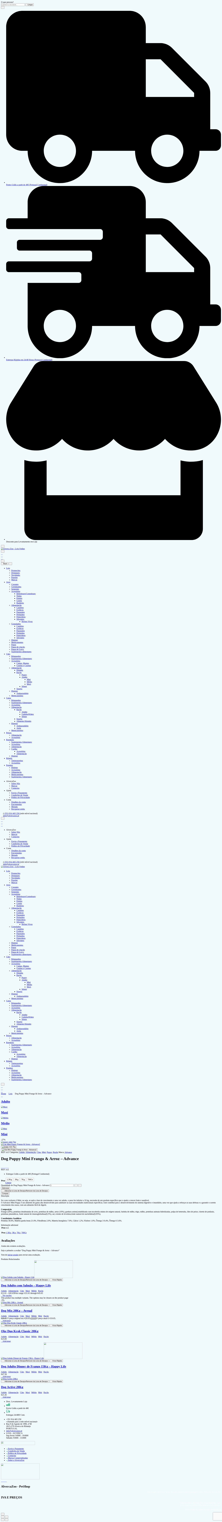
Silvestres (20, 619)
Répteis (9, 758)
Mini (29, 679)
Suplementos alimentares (21, 652)
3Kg (14, 1233)
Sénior (24, 686)
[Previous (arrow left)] (2, 1519)
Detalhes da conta (18, 802)
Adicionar (5, 1188)
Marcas (14, 580)
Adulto (24, 677)
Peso (3, 1181)
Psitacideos (20, 617)
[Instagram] (4, 1481)
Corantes (14, 584)
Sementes (15, 589)
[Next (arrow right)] (6, 1519)
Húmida (19, 670)
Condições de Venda (19, 795)
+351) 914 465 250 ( (12, 813)
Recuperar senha (18, 809)
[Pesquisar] (2, 551)
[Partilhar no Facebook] (2, 1167)
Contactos (15, 788)
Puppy (24, 675)
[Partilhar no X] (3, 1167)
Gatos (8, 698)
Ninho (19, 596)
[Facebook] (2, 1481)
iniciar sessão (13, 1255)
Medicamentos (17, 642)
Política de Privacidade (20, 797)
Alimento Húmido (23, 721)
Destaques (15, 573)
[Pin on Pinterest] (6, 1167)
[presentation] (37, 1277)
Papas (13, 645)
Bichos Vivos (27, 621)
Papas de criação (18, 647)
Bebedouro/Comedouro (26, 594)
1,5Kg (8, 1233)
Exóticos (20, 610)
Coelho (14, 749)
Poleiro (19, 598)
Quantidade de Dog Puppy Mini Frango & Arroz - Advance (25, 1185)
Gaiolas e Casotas (23, 665)
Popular (14, 577)
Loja (8, 568)
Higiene (14, 640)
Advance (68, 1152)
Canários (20, 608)
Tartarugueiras (17, 761)
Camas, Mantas (22, 663)
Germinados (16, 587)
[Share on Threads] (5, 1167)
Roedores (10, 740)
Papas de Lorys (17, 649)
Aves (8, 582)
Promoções (15, 570)
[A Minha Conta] (2, 554)
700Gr (24, 1233)
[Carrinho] (2, 558)
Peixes (8, 733)
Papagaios (20, 612)
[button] (6, 1321)
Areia (18, 728)
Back (5, 564)
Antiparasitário (22, 693)
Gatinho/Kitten (28, 714)
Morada (14, 807)
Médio (29, 682)
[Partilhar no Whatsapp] (8, 1167)
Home (3, 1094)
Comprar (5, 1193)
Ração (19, 672)
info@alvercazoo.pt (11, 816)
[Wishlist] (2, 556)
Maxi (29, 684)
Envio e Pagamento (19, 793)
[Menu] (2, 546)
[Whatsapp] (6, 1481)
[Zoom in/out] (6, 1517)
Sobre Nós (15, 783)
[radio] (9, 1179)
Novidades (15, 575)
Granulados (16, 624)
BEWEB (217, 1509)
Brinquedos (16, 656)
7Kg (18, 1233)
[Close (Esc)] (2, 1517)
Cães (8, 654)
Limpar (8, 1183)
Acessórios (15, 591)
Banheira (20, 603)
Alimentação (16, 605)
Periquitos (20, 614)
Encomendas (16, 804)
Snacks (19, 689)
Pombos (9, 765)
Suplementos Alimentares (21, 659)
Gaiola (19, 601)
